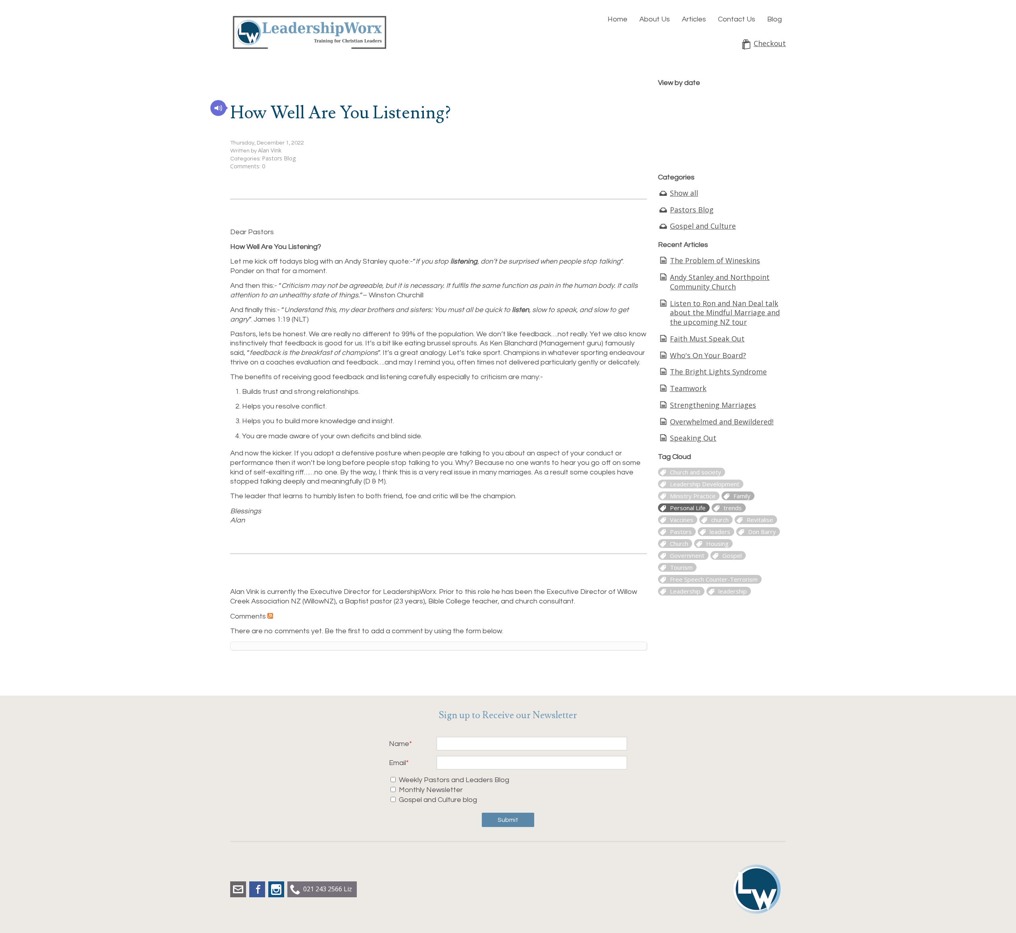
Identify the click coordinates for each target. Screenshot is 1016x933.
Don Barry (762, 532)
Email (397, 763)
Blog (774, 19)
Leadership (685, 591)
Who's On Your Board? (708, 355)
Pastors (681, 532)
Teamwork (688, 388)
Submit (508, 820)
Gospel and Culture (703, 226)
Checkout (770, 43)
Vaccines (681, 520)
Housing (717, 543)
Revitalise (760, 520)
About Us (654, 19)
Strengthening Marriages (713, 405)
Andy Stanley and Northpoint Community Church (720, 281)
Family (741, 496)
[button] (218, 108)
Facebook (257, 889)
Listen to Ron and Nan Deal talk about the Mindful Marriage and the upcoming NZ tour (725, 313)
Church (679, 543)
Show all (684, 193)
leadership (732, 591)
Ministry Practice (693, 496)
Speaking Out (693, 438)
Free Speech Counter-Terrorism (714, 579)
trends (733, 508)
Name (399, 744)
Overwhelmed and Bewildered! (722, 421)
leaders (720, 532)
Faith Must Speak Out (707, 338)
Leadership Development (704, 484)
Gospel (732, 555)
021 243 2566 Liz (327, 889)
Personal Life (688, 508)
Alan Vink (269, 150)
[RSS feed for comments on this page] (270, 616)
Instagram (276, 889)
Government (687, 555)
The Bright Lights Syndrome (718, 371)
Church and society (695, 472)
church (720, 520)
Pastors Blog (279, 158)
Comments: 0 (247, 166)
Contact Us (736, 19)
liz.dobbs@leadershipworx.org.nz (238, 889)
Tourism (681, 567)
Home (617, 19)
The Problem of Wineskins (715, 260)
